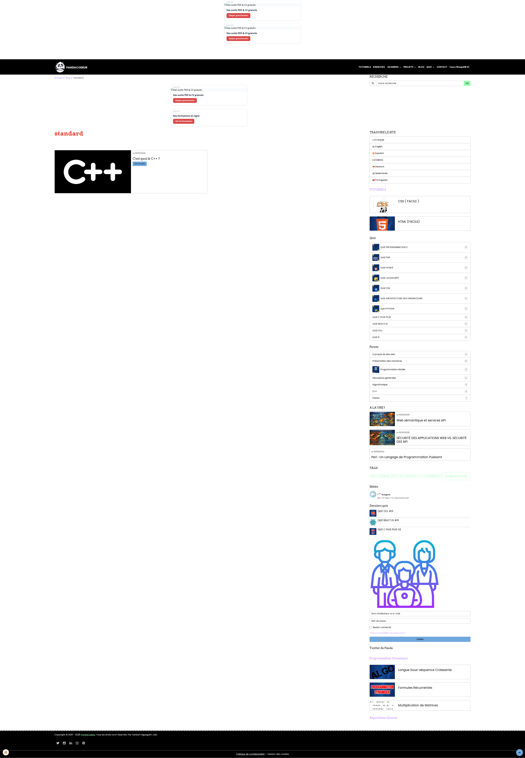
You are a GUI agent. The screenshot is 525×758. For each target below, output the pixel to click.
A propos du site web (419, 354)
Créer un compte (377, 633)
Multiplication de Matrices (418, 705)
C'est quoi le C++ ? (146, 159)
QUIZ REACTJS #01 (388, 520)
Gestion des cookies (278, 754)
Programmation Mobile (423, 369)
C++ (419, 391)
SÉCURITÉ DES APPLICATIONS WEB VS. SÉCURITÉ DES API (431, 440)
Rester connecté (382, 627)
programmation (456, 476)
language (385, 476)
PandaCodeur (88, 734)
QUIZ (429, 67)
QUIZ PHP (423, 257)
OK (467, 83)
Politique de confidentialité (250, 754)
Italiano (379, 159)
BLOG (421, 67)
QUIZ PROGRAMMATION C (423, 247)
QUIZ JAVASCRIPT (423, 277)
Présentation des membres (419, 361)
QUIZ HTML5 (423, 267)
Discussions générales (419, 377)
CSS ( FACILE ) (408, 201)
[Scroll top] (519, 752)
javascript (411, 476)
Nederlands (381, 173)
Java (401, 476)
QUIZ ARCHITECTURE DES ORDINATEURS (423, 298)
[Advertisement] (50, 52)
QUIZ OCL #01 (385, 511)
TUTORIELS (365, 67)
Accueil (58, 77)
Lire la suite (139, 163)
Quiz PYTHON (423, 308)
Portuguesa (381, 180)
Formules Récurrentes (415, 688)
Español (379, 153)
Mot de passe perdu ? (396, 633)
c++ (421, 476)
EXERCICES (379, 67)
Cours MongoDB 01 (459, 67)
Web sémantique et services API (421, 420)
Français (379, 139)
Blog (68, 77)
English (379, 146)
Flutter (419, 398)
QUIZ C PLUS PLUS (419, 317)
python (374, 476)
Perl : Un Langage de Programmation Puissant (406, 457)
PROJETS (408, 67)
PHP (394, 476)
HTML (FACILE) (409, 221)
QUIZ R (419, 337)
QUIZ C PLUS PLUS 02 (389, 529)
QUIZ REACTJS (419, 323)
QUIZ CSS (423, 288)
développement (433, 476)
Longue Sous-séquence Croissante (425, 670)
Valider (420, 639)
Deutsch (379, 166)
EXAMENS (393, 67)
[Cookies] (6, 752)
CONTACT (442, 67)
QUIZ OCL (419, 330)
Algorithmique (419, 384)
